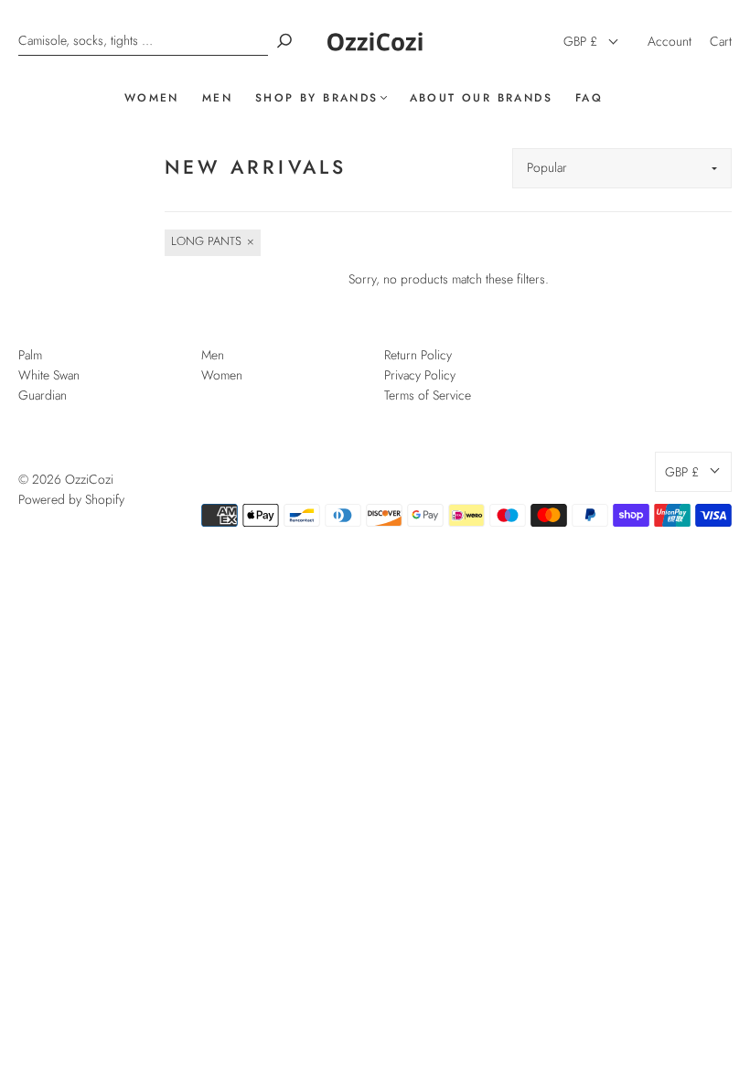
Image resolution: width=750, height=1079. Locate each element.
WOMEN (151, 98)
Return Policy (418, 355)
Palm (30, 355)
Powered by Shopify (71, 499)
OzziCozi (89, 479)
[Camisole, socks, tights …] (143, 41)
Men (212, 355)
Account (669, 41)
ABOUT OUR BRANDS (481, 98)
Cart (721, 41)
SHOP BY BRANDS (317, 98)
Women (221, 375)
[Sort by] (622, 168)
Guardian (42, 395)
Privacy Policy (419, 375)
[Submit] (284, 41)
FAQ (589, 98)
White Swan (49, 375)
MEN (217, 98)
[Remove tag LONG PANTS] (213, 243)
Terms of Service (427, 395)
